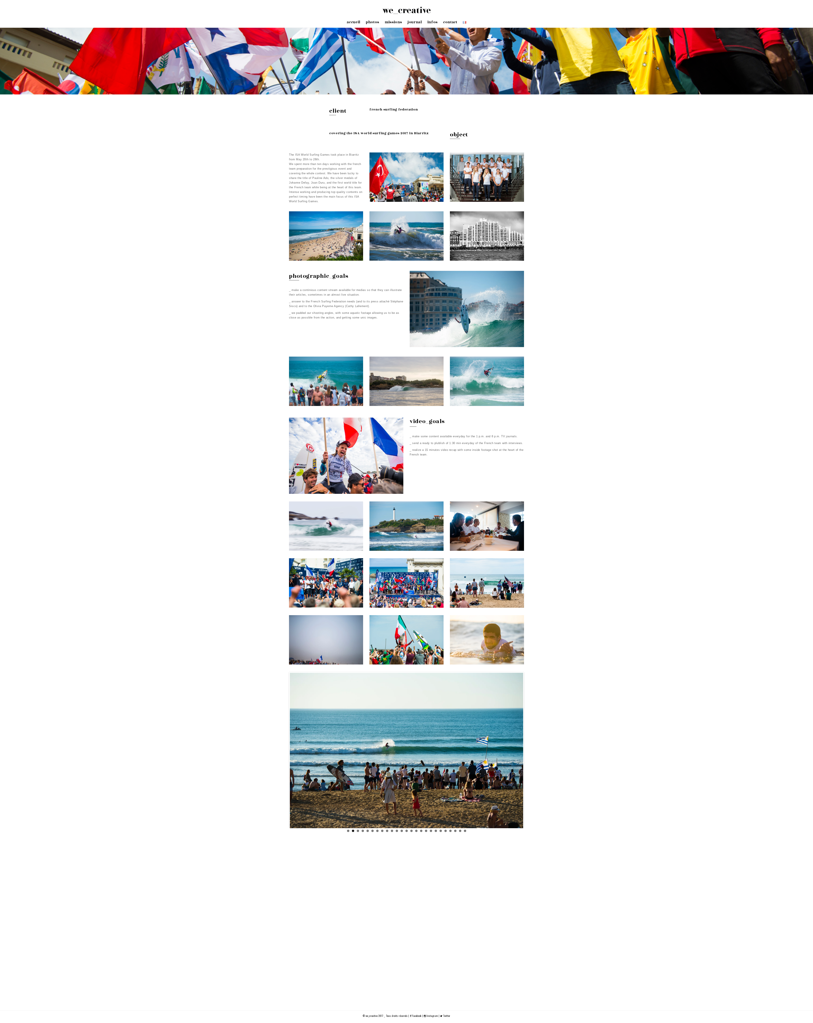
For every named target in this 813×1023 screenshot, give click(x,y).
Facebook (416, 1016)
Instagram (432, 1016)
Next (529, 750)
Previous (283, 750)
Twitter (446, 1016)
